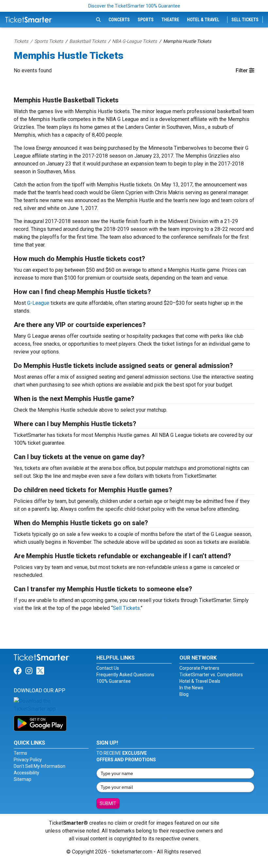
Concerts (119, 19)
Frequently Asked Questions (125, 674)
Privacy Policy (28, 759)
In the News (191, 687)
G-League (38, 303)
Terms (20, 753)
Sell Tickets (245, 19)
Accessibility (26, 772)
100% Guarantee (113, 681)
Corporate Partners (199, 668)
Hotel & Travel (203, 19)
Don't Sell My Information (39, 766)
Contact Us (107, 668)
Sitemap (22, 779)
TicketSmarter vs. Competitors (211, 674)
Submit (108, 803)
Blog (184, 694)
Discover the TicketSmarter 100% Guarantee (134, 6)
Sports (146, 19)
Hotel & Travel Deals (199, 681)
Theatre (170, 19)
